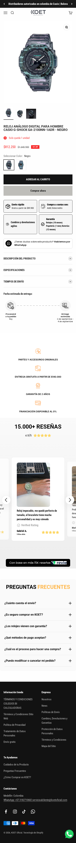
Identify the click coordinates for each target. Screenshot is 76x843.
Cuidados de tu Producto (16, 764)
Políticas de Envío (51, 712)
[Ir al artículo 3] (31, 114)
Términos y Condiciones (54, 739)
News (44, 705)
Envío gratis (10, 741)
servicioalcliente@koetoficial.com (49, 800)
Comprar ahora (38, 190)
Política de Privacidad (14, 724)
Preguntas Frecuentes (15, 771)
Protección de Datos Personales (52, 731)
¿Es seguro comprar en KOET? (23, 614)
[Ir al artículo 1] (8, 113)
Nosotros (46, 699)
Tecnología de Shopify (33, 832)
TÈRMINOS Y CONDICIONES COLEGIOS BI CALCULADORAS (18, 703)
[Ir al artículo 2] (20, 114)
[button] (69, 500)
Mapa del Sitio (49, 746)
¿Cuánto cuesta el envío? (20, 603)
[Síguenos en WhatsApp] (33, 811)
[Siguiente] (71, 4)
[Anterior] (4, 4)
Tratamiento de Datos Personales (15, 733)
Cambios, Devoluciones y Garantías (54, 720)
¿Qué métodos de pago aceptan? (25, 637)
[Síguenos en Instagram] (15, 811)
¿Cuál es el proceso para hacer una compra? (32, 649)
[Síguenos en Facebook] (6, 811)
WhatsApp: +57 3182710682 (18, 800)
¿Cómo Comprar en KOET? (17, 777)
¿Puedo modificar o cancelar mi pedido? (29, 660)
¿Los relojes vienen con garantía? (25, 626)
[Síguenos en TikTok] (24, 811)
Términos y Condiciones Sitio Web (18, 716)
